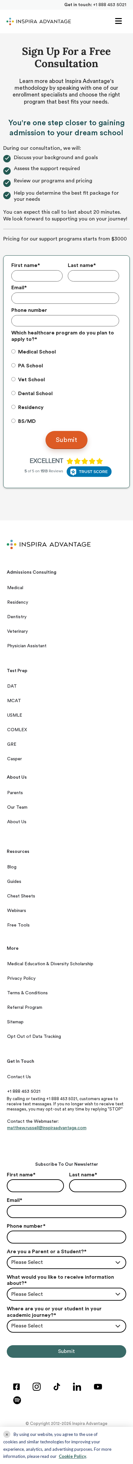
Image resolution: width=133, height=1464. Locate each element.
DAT (12, 686)
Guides (14, 881)
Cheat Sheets (21, 896)
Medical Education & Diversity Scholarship (50, 964)
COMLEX (17, 730)
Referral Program (24, 1007)
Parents (15, 793)
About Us (16, 822)
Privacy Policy (21, 978)
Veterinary (17, 631)
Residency (17, 602)
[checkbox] (65, 387)
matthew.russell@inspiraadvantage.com (47, 1128)
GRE (11, 744)
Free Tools (18, 925)
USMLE (14, 715)
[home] (37, 21)
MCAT (14, 701)
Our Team (17, 807)
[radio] (65, 352)
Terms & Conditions (27, 993)
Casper (14, 759)
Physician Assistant (26, 646)
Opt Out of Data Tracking (34, 1036)
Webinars (16, 910)
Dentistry (16, 617)
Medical (15, 588)
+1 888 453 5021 (109, 5)
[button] (118, 21)
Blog (11, 867)
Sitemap (15, 1022)
